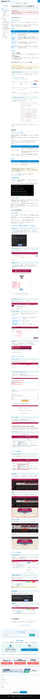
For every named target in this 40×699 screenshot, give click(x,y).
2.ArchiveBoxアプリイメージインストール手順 (5, 16)
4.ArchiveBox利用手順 (5, 24)
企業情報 (8, 696)
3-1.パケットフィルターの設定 (6, 20)
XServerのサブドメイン (16, 203)
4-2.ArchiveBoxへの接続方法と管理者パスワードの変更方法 (6, 28)
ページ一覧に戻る (5, 5)
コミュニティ (3, 681)
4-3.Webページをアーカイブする (6, 31)
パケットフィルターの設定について (17, 175)
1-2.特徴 (4, 12)
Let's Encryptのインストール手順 (17, 223)
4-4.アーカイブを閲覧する (6, 33)
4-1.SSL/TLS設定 (5, 25)
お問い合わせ (29, 649)
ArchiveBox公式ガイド (24, 621)
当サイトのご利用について (20, 696)
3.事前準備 (3, 18)
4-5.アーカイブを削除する (6, 35)
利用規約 (13, 696)
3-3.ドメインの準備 (6, 23)
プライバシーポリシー (29, 696)
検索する (32, 635)
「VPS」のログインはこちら (18, 77)
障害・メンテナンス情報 (5, 683)
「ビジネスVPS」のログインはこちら (19, 78)
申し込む (7, 663)
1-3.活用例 (4, 13)
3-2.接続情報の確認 (15, 230)
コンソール (14, 181)
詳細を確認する (35, 654)
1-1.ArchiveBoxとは (6, 11)
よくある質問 (3, 679)
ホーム (2, 675)
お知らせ (2, 685)
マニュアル (2, 677)
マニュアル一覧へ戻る (24, 625)
